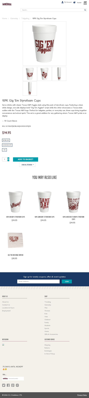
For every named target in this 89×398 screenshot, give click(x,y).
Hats (46, 316)
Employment (6, 311)
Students (47, 325)
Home (46, 331)
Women (47, 311)
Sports (46, 328)
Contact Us (6, 305)
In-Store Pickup (49, 354)
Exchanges (48, 351)
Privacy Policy (82, 395)
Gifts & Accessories (51, 334)
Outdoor (47, 319)
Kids (45, 314)
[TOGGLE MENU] (85, 4)
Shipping (47, 345)
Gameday (47, 305)
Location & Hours (8, 308)
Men (45, 308)
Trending (47, 302)
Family (46, 322)
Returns (47, 348)
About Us (5, 302)
